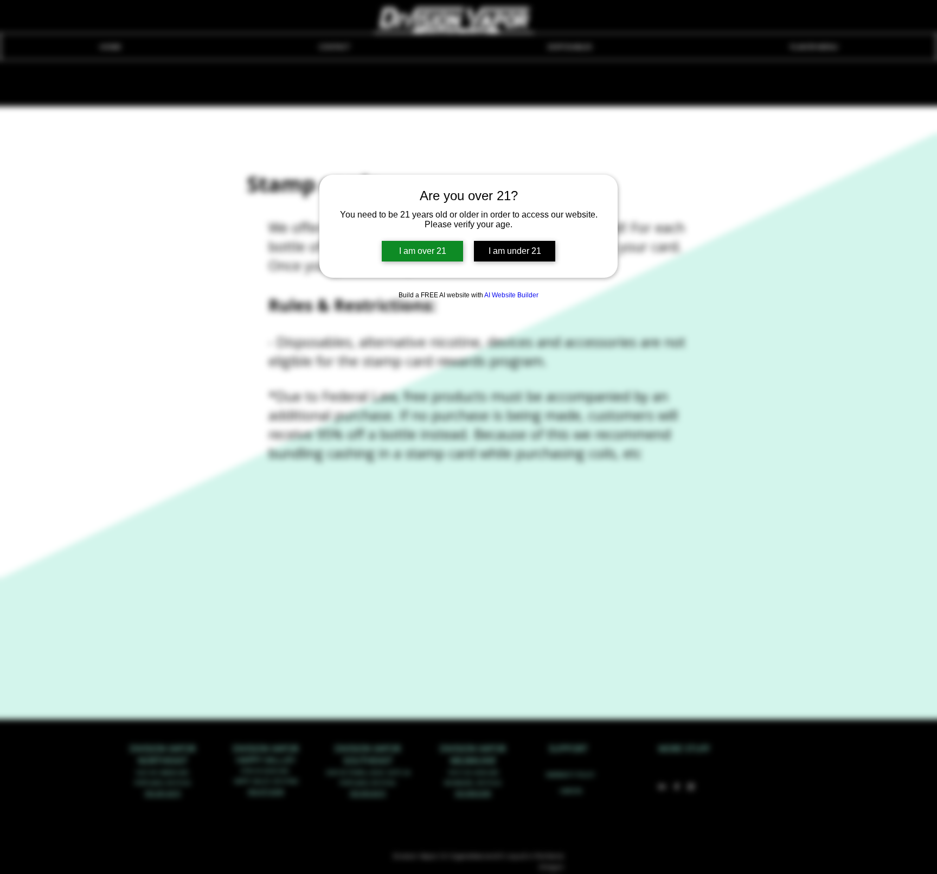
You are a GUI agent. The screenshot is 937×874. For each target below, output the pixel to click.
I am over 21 (422, 251)
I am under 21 (515, 251)
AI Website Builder (511, 295)
